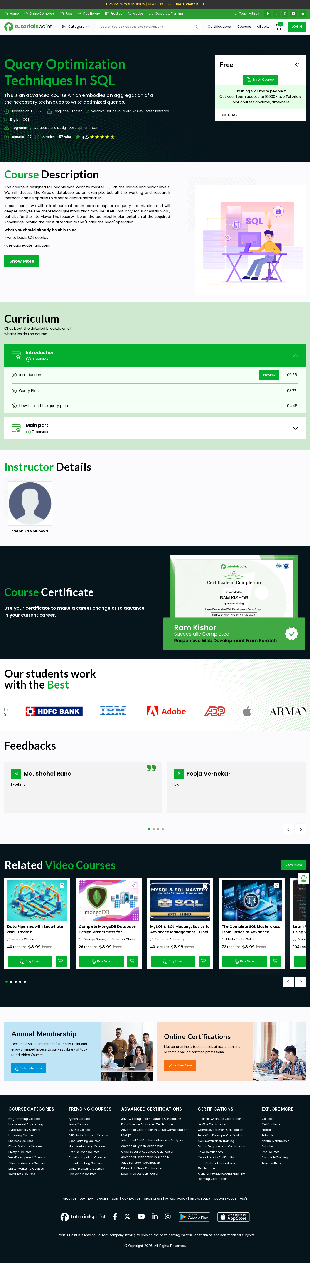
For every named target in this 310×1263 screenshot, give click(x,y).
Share (233, 114)
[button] (149, 829)
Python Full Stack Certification (141, 1168)
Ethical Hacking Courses (85, 1163)
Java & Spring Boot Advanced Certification (151, 1119)
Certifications (219, 26)
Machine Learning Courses (87, 1146)
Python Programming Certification (221, 1146)
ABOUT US (69, 1199)
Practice (116, 13)
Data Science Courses (84, 1152)
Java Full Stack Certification (140, 1163)
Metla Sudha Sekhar (241, 939)
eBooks (263, 26)
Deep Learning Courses (84, 1141)
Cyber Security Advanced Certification (147, 1151)
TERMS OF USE (153, 1199)
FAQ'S (243, 1199)
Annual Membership (275, 1141)
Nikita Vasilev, (133, 111)
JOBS (115, 1199)
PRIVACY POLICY (176, 1199)
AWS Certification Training (216, 1141)
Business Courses (20, 1141)
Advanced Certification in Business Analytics (152, 1140)
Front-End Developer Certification (220, 1135)
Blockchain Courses (82, 1174)
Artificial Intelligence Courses (88, 1135)
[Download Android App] (194, 1217)
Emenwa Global (124, 939)
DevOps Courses (80, 1130)
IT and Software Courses (25, 1146)
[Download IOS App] (233, 1217)
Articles (138, 13)
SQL (95, 128)
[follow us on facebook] (115, 1217)
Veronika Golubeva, (106, 111)
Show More (21, 261)
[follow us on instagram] (168, 1217)
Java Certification (210, 1152)
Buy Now (33, 961)
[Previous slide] (288, 829)
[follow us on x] (127, 1217)
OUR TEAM (86, 1199)
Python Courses (79, 1119)
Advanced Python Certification (142, 1146)
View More (293, 864)
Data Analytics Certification (140, 1174)
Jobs (69, 13)
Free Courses (270, 1152)
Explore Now (182, 1065)
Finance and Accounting (25, 1124)
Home (14, 13)
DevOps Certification (212, 1124)
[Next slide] (300, 829)
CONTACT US (131, 1199)
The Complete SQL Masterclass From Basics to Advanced (251, 929)
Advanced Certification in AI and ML (146, 1157)
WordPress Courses (21, 1174)
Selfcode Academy (169, 939)
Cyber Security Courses (24, 1130)
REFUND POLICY (200, 1199)
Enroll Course (263, 79)
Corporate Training (169, 13)
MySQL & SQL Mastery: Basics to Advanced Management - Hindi (180, 929)
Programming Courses (24, 1119)
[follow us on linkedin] (155, 1217)
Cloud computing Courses (87, 1157)
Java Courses (78, 1124)
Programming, (21, 128)
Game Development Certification (220, 1130)
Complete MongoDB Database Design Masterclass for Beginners (107, 932)
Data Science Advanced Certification (147, 1124)
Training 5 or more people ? (260, 91)
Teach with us (249, 13)
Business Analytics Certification (220, 1119)
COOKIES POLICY (225, 1199)
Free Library (91, 13)
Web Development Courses (27, 1157)
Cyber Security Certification (217, 1157)
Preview (269, 375)
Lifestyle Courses (19, 1152)
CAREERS (102, 1199)
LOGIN (297, 26)
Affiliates (267, 1146)
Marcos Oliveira (23, 939)
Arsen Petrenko (157, 111)
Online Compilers (42, 13)
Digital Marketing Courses (26, 1169)
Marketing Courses (21, 1135)
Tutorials (268, 1135)
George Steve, (94, 939)
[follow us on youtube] (141, 1217)
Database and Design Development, (62, 128)
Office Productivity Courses (26, 1163)
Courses (244, 26)
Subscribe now (31, 1068)
